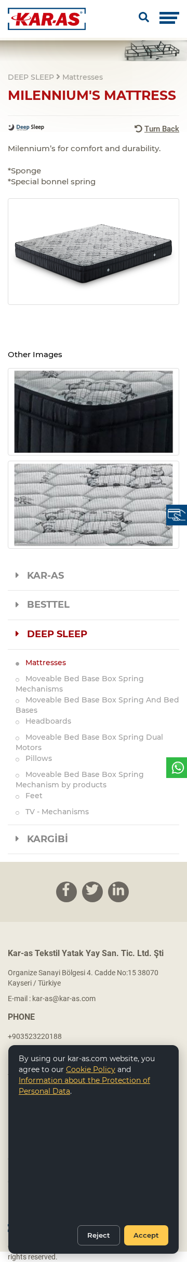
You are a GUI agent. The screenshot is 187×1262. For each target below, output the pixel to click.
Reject (98, 1235)
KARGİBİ (43, 839)
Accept (146, 1235)
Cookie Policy (90, 1069)
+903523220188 (35, 1036)
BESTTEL (44, 604)
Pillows (35, 758)
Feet (31, 795)
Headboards (45, 721)
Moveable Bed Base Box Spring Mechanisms (80, 684)
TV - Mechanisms (54, 811)
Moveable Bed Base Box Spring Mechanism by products (80, 779)
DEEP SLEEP (53, 634)
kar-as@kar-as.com (64, 998)
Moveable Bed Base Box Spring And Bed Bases (97, 705)
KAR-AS (41, 575)
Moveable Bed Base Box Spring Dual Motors (89, 742)
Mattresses (42, 662)
